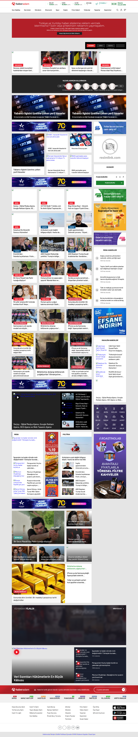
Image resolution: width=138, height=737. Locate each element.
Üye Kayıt (96, 710)
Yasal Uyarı (92, 734)
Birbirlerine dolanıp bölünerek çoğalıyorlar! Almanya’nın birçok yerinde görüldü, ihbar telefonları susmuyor (77, 567)
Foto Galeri (76, 10)
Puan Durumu (69, 697)
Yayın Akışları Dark (36, 710)
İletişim (53, 734)
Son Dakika (16, 10)
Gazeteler (107, 10)
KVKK (74, 734)
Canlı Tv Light (16, 713)
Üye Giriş (96, 707)
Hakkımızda (46, 734)
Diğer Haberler (101, 46)
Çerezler (69, 734)
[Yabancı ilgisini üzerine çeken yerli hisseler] (28, 150)
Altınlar (67, 707)
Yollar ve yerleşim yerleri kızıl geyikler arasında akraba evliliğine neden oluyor (76, 581)
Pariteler (93, 697)
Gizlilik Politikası (61, 734)
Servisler (27, 10)
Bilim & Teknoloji (110, 46)
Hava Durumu (55, 697)
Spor (57, 10)
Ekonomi (48, 10)
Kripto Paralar (120, 697)
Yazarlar (97, 10)
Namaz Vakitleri (27, 697)
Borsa (14, 697)
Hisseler (81, 697)
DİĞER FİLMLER (117, 608)
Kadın (65, 10)
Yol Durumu (105, 697)
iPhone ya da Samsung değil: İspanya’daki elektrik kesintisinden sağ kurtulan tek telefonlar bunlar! (78, 574)
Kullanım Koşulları (82, 734)
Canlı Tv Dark (34, 707)
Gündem (38, 10)
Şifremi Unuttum (99, 713)
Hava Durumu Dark (18, 707)
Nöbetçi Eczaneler (36, 713)
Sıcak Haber (84, 719)
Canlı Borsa (51, 707)
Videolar (87, 10)
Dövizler (68, 710)
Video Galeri (84, 710)
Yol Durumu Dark (18, 710)
